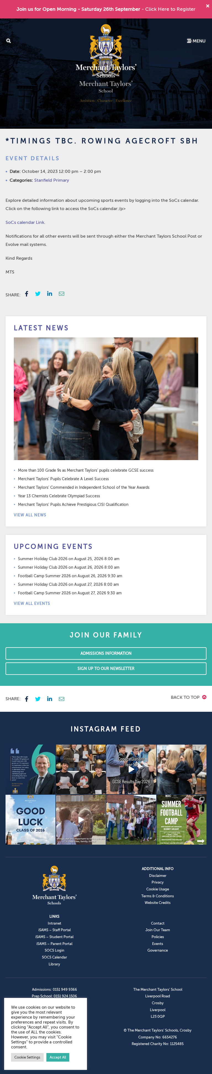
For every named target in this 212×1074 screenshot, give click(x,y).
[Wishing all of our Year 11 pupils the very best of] (30, 820)
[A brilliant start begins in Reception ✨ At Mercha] (81, 820)
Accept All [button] (58, 1057)
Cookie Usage (157, 889)
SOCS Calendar (54, 957)
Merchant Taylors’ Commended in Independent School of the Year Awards (83, 487)
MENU (199, 41)
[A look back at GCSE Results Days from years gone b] (131, 820)
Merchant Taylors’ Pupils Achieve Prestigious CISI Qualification (73, 505)
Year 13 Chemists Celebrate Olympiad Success (59, 496)
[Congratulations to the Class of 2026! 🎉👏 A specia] (131, 769)
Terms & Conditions (157, 896)
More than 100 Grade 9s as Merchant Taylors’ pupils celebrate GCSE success (85, 470)
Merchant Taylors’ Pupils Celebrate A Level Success (63, 479)
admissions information (106, 653)
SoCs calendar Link (25, 222)
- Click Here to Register (168, 9)
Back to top (186, 697)
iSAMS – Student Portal (54, 937)
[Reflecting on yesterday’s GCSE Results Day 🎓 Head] (30, 769)
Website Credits (158, 903)
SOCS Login (54, 950)
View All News (30, 515)
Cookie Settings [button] (27, 1057)
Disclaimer (157, 876)
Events (157, 944)
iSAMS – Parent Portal (54, 944)
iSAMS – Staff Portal (54, 930)
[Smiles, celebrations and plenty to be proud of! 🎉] (81, 769)
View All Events (32, 604)
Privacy (158, 882)
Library (54, 964)
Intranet (54, 923)
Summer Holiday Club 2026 (42, 559)
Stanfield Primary (51, 180)
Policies (158, 937)
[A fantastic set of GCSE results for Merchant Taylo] (182, 769)
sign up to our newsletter (106, 669)
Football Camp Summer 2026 (44, 576)
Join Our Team (157, 930)
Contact (158, 923)
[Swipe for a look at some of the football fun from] (182, 820)
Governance (157, 950)
